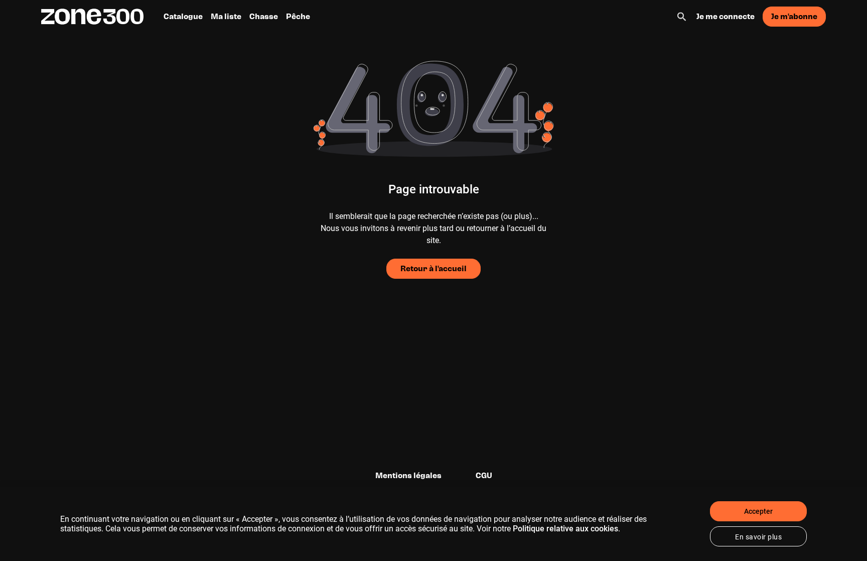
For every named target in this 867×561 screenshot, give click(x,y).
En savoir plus (758, 537)
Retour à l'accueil (433, 268)
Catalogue (183, 16)
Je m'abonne (794, 16)
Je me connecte (725, 16)
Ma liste (226, 16)
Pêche (298, 16)
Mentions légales (408, 475)
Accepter (758, 511)
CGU (484, 475)
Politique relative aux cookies (565, 528)
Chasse (263, 16)
